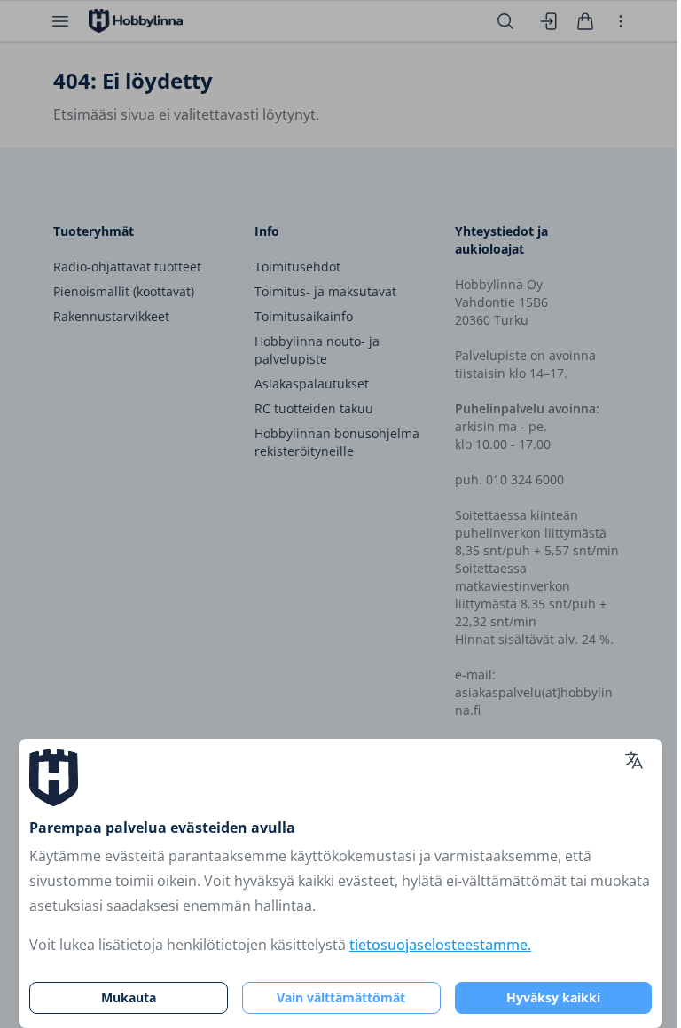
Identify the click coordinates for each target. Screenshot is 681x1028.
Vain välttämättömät (341, 997)
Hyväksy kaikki (553, 997)
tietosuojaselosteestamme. (440, 944)
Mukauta (128, 997)
